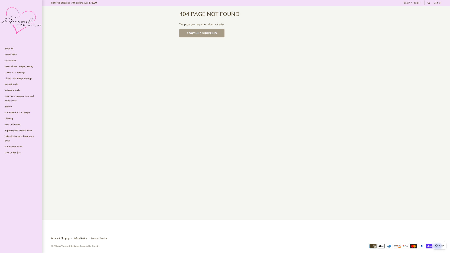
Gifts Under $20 (13, 152)
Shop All (9, 48)
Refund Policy (80, 238)
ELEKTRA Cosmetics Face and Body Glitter (19, 98)
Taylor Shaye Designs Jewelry (19, 66)
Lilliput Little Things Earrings (18, 78)
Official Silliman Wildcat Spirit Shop (19, 138)
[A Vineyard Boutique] (21, 21)
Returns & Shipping (60, 238)
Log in (407, 2)
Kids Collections (12, 124)
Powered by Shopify (89, 246)
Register (416, 2)
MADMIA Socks (12, 90)
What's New (11, 54)
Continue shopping (202, 33)
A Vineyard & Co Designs (17, 112)
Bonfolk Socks (11, 84)
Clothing (9, 118)
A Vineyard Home (13, 146)
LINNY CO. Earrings (15, 72)
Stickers (8, 106)
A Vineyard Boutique (69, 246)
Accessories (10, 60)
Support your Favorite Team (18, 130)
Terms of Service (99, 238)
